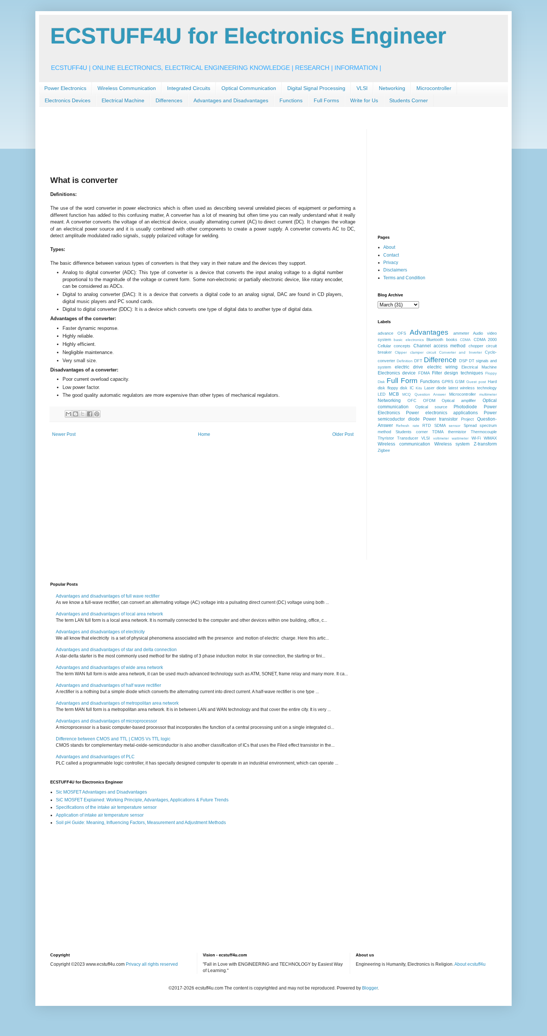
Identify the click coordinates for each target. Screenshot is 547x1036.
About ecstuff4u (470, 964)
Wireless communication (404, 444)
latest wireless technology (472, 388)
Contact (391, 255)
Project (467, 419)
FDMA (424, 373)
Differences (169, 100)
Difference (440, 360)
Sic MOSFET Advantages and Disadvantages (101, 792)
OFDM (429, 400)
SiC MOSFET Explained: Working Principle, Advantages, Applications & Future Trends (142, 799)
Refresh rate (407, 426)
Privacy (390, 262)
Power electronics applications (442, 412)
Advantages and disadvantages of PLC (95, 756)
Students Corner (408, 100)
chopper (475, 346)
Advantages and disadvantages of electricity (100, 631)
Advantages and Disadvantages (230, 100)
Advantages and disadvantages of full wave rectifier (108, 596)
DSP (463, 360)
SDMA (440, 425)
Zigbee (384, 450)
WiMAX (490, 438)
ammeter (461, 333)
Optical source (431, 407)
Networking (392, 88)
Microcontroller (433, 88)
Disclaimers (395, 270)
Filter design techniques (457, 373)
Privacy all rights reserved (152, 964)
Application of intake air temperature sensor (100, 815)
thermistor (457, 431)
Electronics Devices (67, 100)
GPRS (447, 381)
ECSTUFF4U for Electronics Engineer (248, 35)
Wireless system (452, 444)
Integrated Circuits (188, 88)
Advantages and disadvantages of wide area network (109, 667)
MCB (394, 394)
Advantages (429, 332)
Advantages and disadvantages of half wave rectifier (108, 685)
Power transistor (440, 419)
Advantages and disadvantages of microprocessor (106, 721)
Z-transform (485, 444)
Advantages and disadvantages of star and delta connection (116, 649)
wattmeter (460, 438)
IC (412, 388)
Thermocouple (484, 431)
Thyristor (386, 438)
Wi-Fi (476, 438)
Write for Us (364, 100)
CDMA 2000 (485, 339)
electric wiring (442, 367)
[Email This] (68, 414)
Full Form (402, 381)
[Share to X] (82, 414)
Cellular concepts (394, 346)
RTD (426, 425)
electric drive (409, 367)
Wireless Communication (126, 88)
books (451, 339)
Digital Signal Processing (316, 88)
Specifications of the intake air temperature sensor (106, 807)
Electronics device (397, 373)
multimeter (488, 394)
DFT (418, 360)
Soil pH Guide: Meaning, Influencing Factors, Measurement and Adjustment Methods (141, 822)
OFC (411, 400)
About (389, 247)
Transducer (407, 438)
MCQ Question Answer (423, 394)
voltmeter (441, 438)
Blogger (370, 988)
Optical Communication (248, 88)
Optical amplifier (459, 400)
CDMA (465, 340)
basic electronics (408, 340)
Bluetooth (434, 339)
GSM (459, 381)
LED (382, 394)
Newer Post (64, 434)
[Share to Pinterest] (96, 414)
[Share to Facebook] (89, 414)
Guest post (476, 382)
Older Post (343, 434)
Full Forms (326, 100)
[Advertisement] (185, 146)
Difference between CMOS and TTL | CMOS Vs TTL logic (113, 738)
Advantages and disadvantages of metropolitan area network (117, 703)
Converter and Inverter (460, 352)
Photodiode (465, 406)
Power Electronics (65, 88)
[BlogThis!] (75, 414)
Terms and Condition (404, 277)
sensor (454, 426)
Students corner (412, 431)
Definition (405, 361)
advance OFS (392, 333)
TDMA (438, 431)
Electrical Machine (123, 100)
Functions (291, 100)
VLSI (362, 88)
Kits (419, 388)
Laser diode (435, 388)
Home (204, 434)
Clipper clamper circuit (415, 352)
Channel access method (439, 345)
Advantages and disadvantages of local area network (109, 614)
